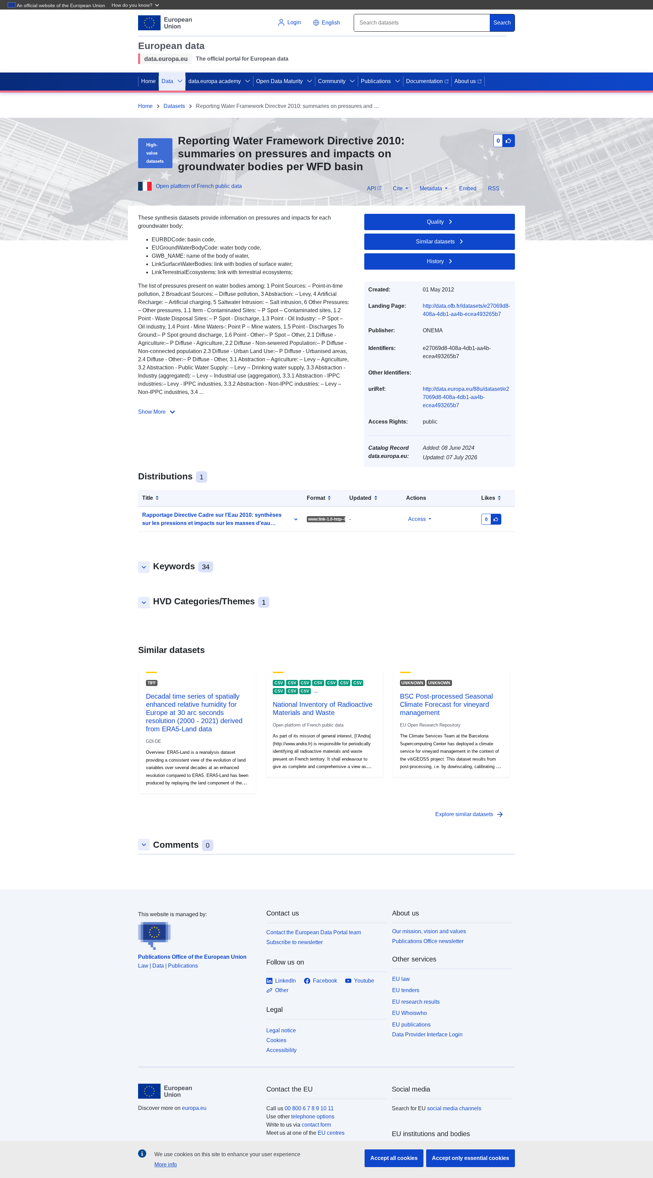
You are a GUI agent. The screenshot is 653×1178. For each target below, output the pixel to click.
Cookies (276, 1040)
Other (281, 990)
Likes (488, 498)
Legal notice (281, 1030)
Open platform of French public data (199, 186)
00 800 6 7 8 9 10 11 (309, 1108)
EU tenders (405, 990)
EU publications (411, 1025)
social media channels (454, 1108)
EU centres (331, 1133)
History (435, 261)
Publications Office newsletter (428, 941)
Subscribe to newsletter (294, 942)
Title (147, 498)
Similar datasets (435, 241)
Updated (360, 498)
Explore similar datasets (469, 814)
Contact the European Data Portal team (313, 932)
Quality (435, 222)
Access (417, 519)
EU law (401, 979)
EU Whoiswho (409, 1013)
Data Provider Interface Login (427, 1034)
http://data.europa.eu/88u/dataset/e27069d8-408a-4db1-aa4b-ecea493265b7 (466, 397)
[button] (136, 5)
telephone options (312, 1116)
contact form (316, 1125)
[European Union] (198, 1091)
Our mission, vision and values (429, 931)
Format (316, 498)
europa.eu (194, 1108)
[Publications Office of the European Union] (198, 934)
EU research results (416, 1002)
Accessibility (281, 1050)
